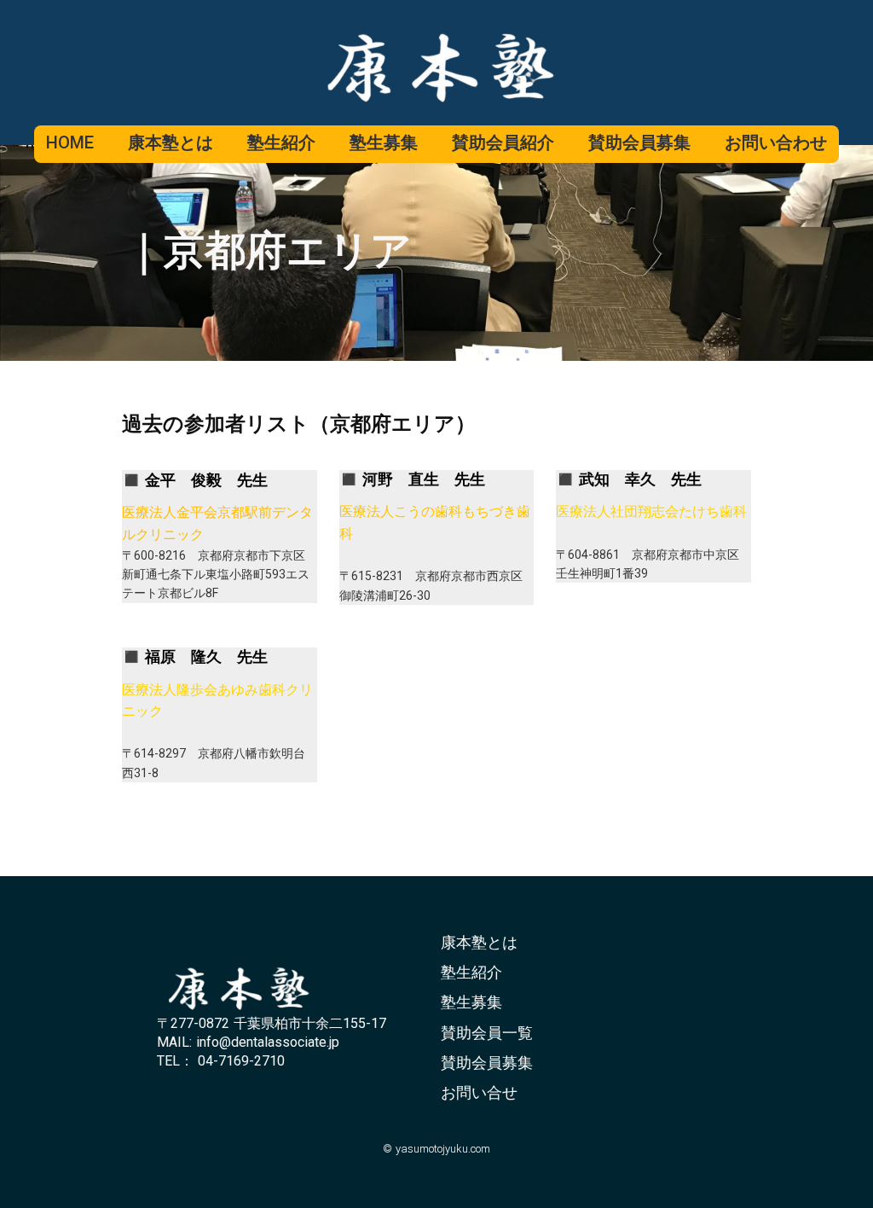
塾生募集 (471, 1002)
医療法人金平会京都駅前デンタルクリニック (217, 523)
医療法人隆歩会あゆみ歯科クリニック (217, 701)
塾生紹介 (471, 972)
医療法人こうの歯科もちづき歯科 (434, 522)
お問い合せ (479, 1092)
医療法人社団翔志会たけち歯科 (651, 511)
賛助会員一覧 (487, 1033)
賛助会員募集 (487, 1063)
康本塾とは (479, 942)
